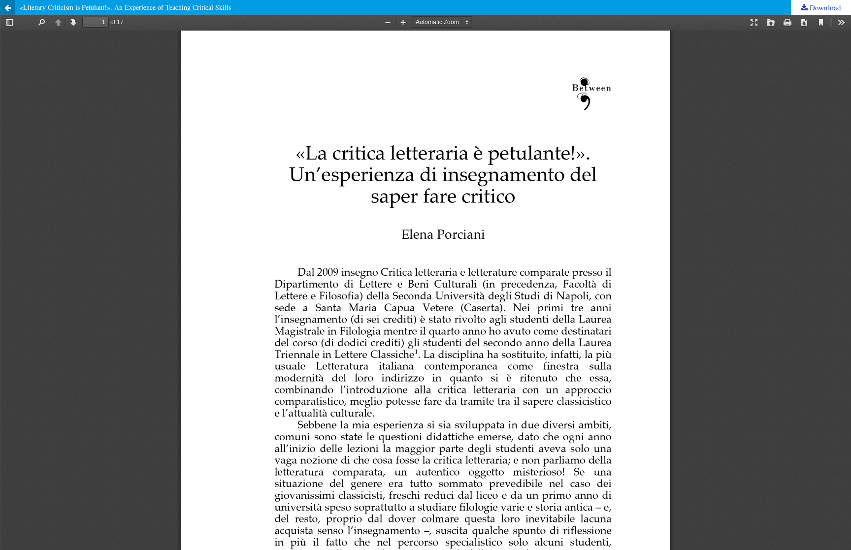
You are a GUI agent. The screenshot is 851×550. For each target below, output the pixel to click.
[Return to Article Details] (7, 7)
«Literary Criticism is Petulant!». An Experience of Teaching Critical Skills (125, 7)
